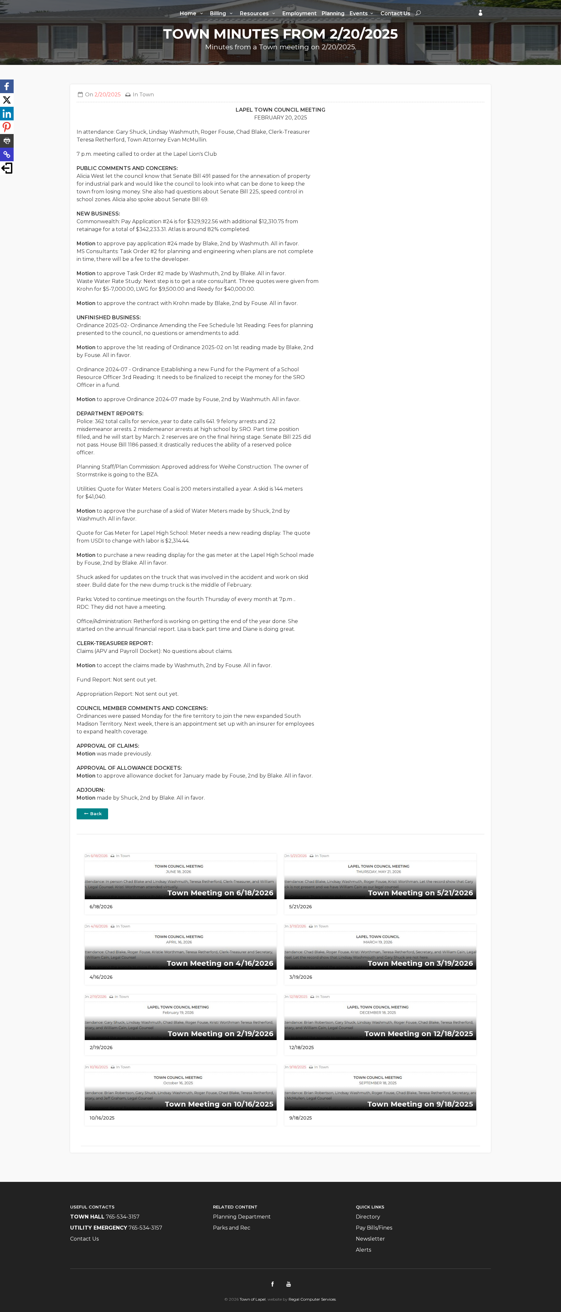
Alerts (363, 1250)
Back (95, 813)
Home (189, 13)
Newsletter (370, 1239)
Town (146, 95)
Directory (368, 1217)
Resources (255, 13)
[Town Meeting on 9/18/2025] (380, 1087)
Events (359, 13)
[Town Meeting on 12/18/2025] (380, 1017)
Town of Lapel (253, 1299)
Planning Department (242, 1217)
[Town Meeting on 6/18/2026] (181, 876)
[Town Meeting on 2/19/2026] (181, 1017)
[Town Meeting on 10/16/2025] (181, 1087)
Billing (218, 13)
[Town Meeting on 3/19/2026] (380, 946)
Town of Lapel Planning (96, 12)
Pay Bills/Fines (374, 1228)
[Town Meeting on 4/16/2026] (181, 946)
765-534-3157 (123, 1217)
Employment (299, 13)
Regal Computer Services (312, 1299)
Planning (333, 13)
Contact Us (395, 13)
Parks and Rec (231, 1228)
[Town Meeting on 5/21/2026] (380, 876)
